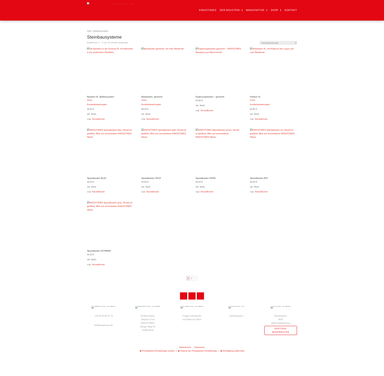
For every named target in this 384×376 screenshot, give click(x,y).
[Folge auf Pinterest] (192, 296)
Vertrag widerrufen (280, 330)
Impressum (199, 347)
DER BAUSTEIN (230, 10)
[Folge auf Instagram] (183, 296)
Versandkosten (98, 119)
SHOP (274, 10)
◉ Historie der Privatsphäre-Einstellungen (197, 351)
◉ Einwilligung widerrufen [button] (232, 351)
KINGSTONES (207, 10)
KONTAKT (291, 10)
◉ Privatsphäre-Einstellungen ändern (157, 351)
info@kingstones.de (103, 325)
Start (89, 31)
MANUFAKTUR (255, 10)
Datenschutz (185, 347)
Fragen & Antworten (192, 316)
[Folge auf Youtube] (200, 296)
